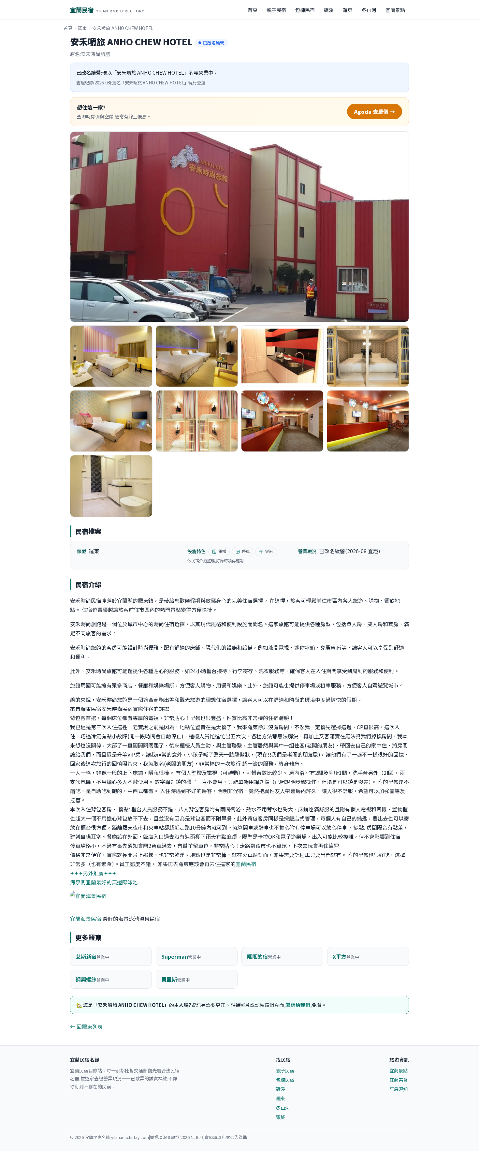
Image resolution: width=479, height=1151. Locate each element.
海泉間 (78, 882)
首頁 (252, 9)
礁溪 (329, 9)
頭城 (280, 1117)
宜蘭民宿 (107, 10)
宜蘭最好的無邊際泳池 (112, 882)
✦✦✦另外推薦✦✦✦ (93, 873)
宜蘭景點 (395, 9)
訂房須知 (398, 1089)
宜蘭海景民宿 (85, 918)
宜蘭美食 (398, 1079)
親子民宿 (276, 9)
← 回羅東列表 (86, 1026)
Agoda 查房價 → (374, 111)
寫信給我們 (298, 1004)
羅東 (348, 9)
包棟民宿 (305, 9)
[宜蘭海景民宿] (239, 895)
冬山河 (369, 9)
